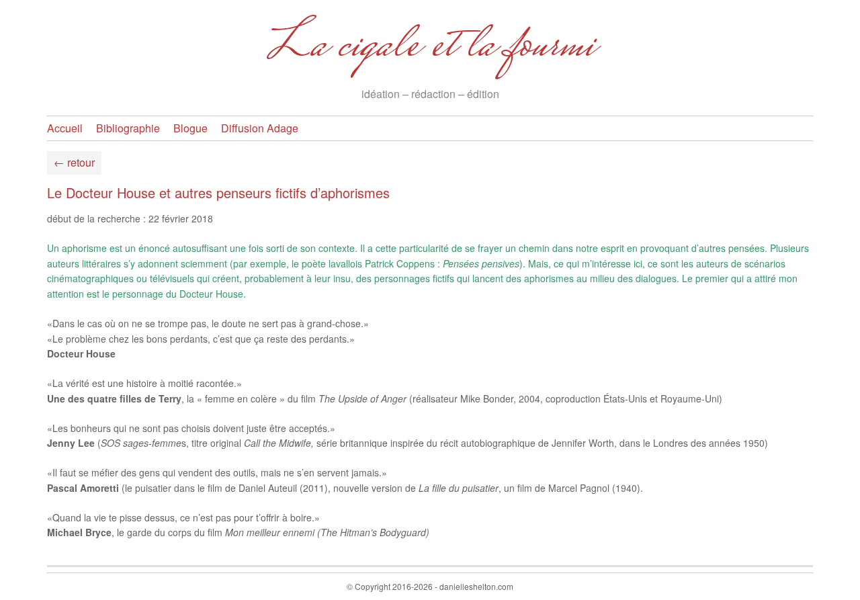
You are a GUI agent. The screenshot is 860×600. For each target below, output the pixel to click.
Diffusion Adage (259, 128)
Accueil (65, 128)
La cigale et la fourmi (430, 48)
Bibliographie (128, 128)
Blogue (190, 128)
